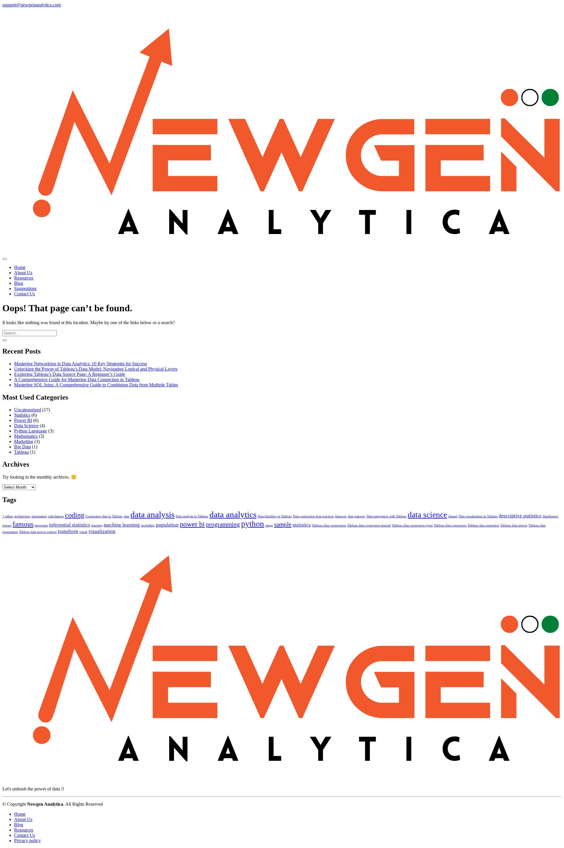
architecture (22, 516)
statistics (302, 525)
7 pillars (7, 516)
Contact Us (24, 835)
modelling (148, 525)
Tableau (21, 452)
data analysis (152, 514)
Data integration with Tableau (387, 516)
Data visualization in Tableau (478, 516)
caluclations (56, 516)
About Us (23, 819)
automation (39, 516)
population (167, 525)
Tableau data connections (329, 525)
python (252, 523)
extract (6, 525)
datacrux (341, 516)
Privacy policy (27, 840)
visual (83, 532)
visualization (101, 531)
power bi (192, 524)
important (41, 525)
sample (282, 524)
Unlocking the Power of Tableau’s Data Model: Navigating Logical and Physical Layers (95, 368)
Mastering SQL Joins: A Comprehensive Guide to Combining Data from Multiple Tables (96, 384)
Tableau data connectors (450, 525)
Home (20, 814)
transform (68, 531)
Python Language (30, 430)
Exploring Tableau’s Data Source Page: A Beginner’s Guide (69, 374)
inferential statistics (69, 525)
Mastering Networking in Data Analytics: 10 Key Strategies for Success (80, 363)
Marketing (23, 441)
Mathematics (26, 436)
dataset (452, 516)
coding (74, 515)
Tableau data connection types (412, 525)
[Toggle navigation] (4, 259)
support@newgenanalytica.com (31, 4)
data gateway (356, 516)
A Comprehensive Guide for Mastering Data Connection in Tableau (77, 379)
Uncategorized (27, 409)
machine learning (122, 525)
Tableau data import (513, 525)
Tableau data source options (38, 532)
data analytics (232, 514)
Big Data (22, 446)
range (269, 525)
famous (23, 524)
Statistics (22, 415)
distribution (550, 516)
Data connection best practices (313, 516)
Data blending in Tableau (275, 516)
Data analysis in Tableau (192, 516)
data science (427, 514)
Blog (18, 824)
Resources (23, 829)
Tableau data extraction (483, 525)
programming (223, 524)
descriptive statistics (520, 516)
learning (97, 525)
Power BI (23, 420)
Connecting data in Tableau (103, 516)
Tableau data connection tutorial (369, 525)
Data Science (26, 425)
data (126, 516)
